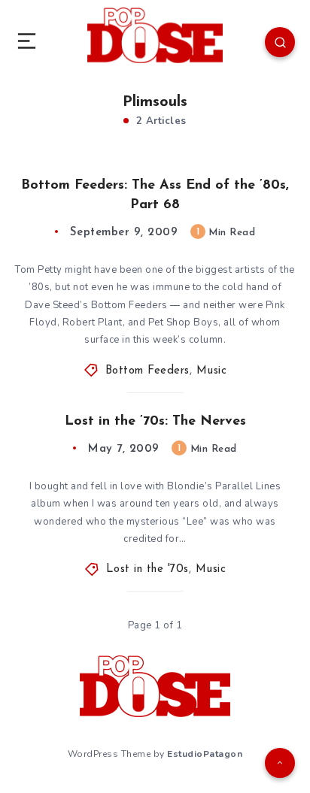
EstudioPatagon (204, 754)
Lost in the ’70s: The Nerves (155, 421)
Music (211, 371)
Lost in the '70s (147, 569)
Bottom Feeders (147, 371)
